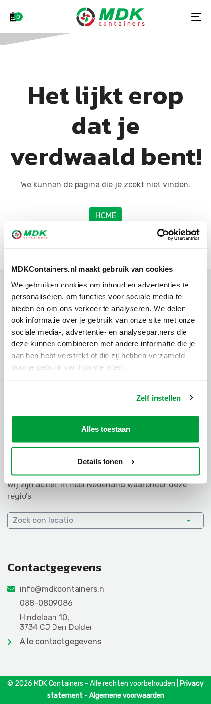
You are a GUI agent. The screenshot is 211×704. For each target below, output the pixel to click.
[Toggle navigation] (169, 16)
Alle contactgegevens (60, 641)
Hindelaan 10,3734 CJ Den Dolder (56, 622)
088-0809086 (46, 603)
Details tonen (100, 461)
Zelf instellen (158, 397)
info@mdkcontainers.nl (63, 589)
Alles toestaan (105, 429)
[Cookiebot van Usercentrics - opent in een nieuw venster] (157, 234)
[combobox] (105, 520)
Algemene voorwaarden (126, 695)
